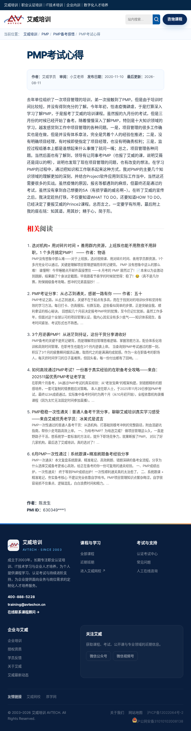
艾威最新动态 (18, 675)
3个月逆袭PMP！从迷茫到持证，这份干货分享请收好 (79, 334)
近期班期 (87, 562)
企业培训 (15, 640)
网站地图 (136, 712)
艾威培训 (30, 34)
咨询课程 (174, 19)
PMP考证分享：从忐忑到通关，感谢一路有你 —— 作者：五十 (87, 293)
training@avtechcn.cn (27, 604)
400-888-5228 (21, 597)
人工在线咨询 (147, 571)
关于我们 (117, 712)
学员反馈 (15, 658)
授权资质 (15, 649)
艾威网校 (34, 696)
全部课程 (87, 553)
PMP (45, 34)
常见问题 (144, 562)
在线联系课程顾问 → (24, 612)
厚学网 (51, 696)
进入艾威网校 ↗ (92, 571)
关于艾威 (15, 666)
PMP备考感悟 (64, 34)
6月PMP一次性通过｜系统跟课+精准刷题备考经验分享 (80, 453)
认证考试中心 (147, 553)
